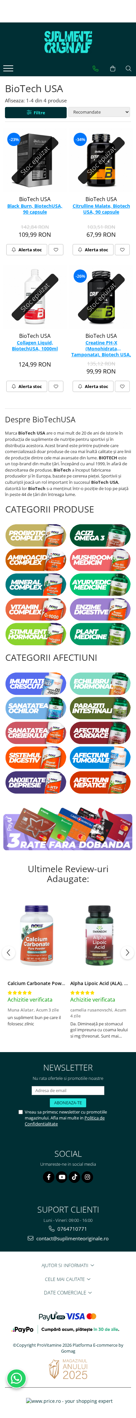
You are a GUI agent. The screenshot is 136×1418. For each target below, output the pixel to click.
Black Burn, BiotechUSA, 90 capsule (34, 209)
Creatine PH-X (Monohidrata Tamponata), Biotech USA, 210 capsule (101, 349)
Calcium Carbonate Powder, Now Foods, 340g (59, 983)
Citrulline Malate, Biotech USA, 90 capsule (101, 209)
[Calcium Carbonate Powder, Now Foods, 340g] (36, 935)
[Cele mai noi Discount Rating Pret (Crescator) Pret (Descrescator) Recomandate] (99, 112)
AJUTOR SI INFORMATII (66, 1265)
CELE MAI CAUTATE (65, 1279)
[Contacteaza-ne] (95, 68)
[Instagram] (87, 1177)
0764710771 (71, 1228)
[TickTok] (74, 1177)
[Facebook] (48, 1177)
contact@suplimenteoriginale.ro (72, 1238)
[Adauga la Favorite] (56, 249)
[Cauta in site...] (128, 68)
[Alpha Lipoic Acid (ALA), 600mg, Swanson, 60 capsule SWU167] (99, 935)
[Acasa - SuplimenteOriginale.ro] (68, 42)
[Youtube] (61, 1177)
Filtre (38, 113)
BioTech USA (35, 199)
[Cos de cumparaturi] (113, 68)
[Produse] (9, 70)
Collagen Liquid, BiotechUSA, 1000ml (35, 346)
